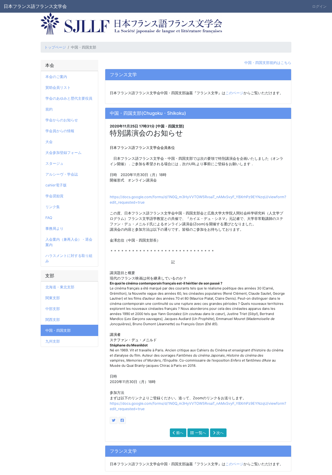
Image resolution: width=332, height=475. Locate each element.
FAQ (48, 217)
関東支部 (52, 298)
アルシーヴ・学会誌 (61, 174)
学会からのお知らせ (61, 120)
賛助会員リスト (58, 87)
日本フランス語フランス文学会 (35, 6)
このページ (234, 93)
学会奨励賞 (54, 196)
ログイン (319, 6)
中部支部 (52, 308)
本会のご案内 (56, 76)
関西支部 (52, 319)
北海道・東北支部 (59, 287)
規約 (49, 109)
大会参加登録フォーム (63, 152)
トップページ (55, 47)
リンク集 (52, 207)
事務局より (54, 228)
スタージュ (54, 163)
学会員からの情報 (59, 131)
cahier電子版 (56, 185)
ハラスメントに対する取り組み (68, 258)
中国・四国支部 (58, 330)
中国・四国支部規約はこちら (267, 62)
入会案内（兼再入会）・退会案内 (68, 242)
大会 (49, 141)
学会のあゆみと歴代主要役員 (68, 98)
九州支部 (52, 341)
